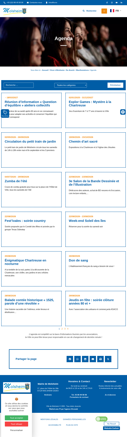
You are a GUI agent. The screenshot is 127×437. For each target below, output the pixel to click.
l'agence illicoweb (71, 409)
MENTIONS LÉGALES (49, 419)
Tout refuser (16, 424)
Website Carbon (111, 428)
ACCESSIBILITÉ (54, 425)
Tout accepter (16, 418)
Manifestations (82, 70)
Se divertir (70, 70)
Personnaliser (16, 430)
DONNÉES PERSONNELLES (74, 419)
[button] (70, 359)
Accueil (45, 70)
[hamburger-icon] (104, 11)
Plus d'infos (5, 116)
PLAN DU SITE (72, 425)
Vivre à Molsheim (57, 70)
